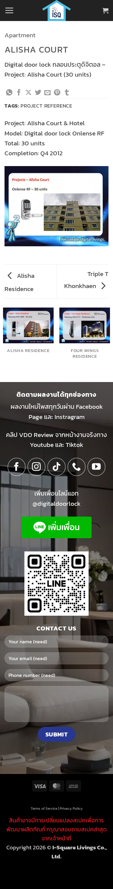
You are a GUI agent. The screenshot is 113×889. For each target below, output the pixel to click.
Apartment (20, 35)
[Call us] (76, 467)
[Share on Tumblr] (67, 93)
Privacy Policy (71, 808)
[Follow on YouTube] (96, 467)
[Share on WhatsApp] (9, 93)
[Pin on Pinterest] (57, 93)
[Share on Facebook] (19, 93)
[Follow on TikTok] (56, 467)
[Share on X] (28, 93)
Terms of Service (44, 808)
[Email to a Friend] (47, 93)
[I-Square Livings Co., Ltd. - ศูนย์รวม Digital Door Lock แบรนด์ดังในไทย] (57, 10)
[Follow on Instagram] (36, 467)
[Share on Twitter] (38, 93)
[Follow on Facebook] (17, 467)
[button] (9, 10)
